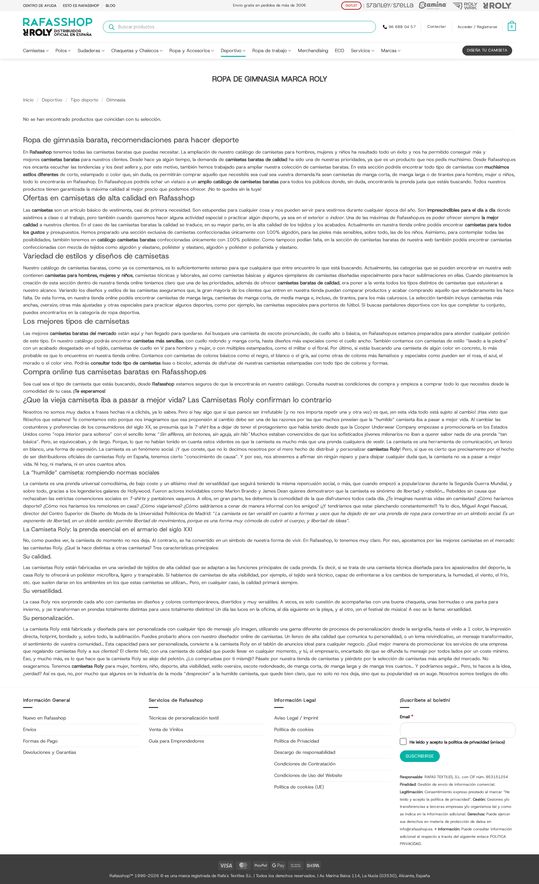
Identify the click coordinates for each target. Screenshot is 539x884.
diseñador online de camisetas (250, 636)
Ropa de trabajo (269, 50)
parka (481, 602)
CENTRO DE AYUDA (39, 5)
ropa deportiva (123, 312)
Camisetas (34, 50)
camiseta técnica (393, 567)
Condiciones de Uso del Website (308, 775)
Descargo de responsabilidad (304, 752)
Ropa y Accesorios (189, 50)
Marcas (388, 50)
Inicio (28, 100)
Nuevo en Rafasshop (44, 718)
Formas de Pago (40, 741)
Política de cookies (293, 729)
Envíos (29, 729)
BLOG (110, 5)
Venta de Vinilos (166, 729)
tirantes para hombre (460, 174)
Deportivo (231, 50)
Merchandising (313, 50)
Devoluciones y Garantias (49, 752)
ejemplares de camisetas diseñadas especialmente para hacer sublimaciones (365, 275)
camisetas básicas (242, 275)
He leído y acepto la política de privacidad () (456, 742)
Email (406, 716)
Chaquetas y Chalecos (134, 50)
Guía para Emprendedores (176, 741)
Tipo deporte (84, 100)
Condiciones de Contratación (304, 764)
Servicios (360, 50)
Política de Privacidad (296, 741)
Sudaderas (89, 50)
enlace (497, 742)
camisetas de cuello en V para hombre (152, 348)
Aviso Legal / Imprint (296, 718)
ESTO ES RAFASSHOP (81, 5)
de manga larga (340, 666)
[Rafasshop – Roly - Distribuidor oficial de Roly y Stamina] (57, 26)
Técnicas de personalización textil (184, 718)
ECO (339, 50)
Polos (61, 50)
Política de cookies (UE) (299, 787)
